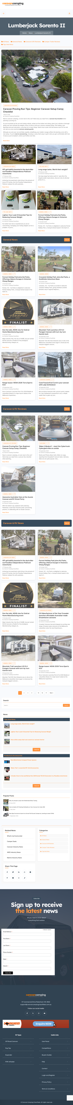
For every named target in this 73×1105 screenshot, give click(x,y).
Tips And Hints (8, 44)
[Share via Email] (13, 878)
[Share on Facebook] (7, 872)
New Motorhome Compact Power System (23, 760)
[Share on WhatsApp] (24, 872)
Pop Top (8, 1048)
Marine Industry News (14, 858)
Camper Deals (12, 841)
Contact (44, 1068)
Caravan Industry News (15, 847)
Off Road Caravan (11, 1041)
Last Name (6, 945)
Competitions (46, 1048)
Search (66, 705)
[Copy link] (24, 878)
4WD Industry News (14, 852)
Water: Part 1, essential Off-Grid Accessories (25, 768)
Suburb (5, 966)
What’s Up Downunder (14, 836)
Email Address (7, 932)
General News (17, 42)
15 (38, 693)
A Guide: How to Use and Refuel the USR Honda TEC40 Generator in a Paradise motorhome (39, 776)
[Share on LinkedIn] (19, 872)
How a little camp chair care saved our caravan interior (27, 739)
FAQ (43, 1062)
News (31, 33)
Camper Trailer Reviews (52, 42)
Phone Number (8, 952)
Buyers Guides (47, 1055)
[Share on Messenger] (30, 872)
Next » (51, 693)
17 (46, 693)
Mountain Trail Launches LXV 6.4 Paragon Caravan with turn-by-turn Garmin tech (52, 332)
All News (6, 42)
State (5, 959)
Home (24, 33)
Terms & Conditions (48, 1089)
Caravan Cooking (45, 379)
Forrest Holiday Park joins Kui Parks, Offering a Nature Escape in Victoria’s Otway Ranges (52, 217)
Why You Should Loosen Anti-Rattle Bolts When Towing (23, 800)
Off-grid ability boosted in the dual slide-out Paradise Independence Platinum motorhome (18, 172)
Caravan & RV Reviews (33, 42)
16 (42, 693)
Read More (6, 140)
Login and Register (48, 1075)
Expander (8, 1055)
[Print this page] (19, 878)
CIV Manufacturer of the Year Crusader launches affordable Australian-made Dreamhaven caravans (54, 615)
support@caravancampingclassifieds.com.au (35, 1004)
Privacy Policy (46, 1082)
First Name (6, 938)
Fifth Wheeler (10, 1062)
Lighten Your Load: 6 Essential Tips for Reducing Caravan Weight (31, 731)
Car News (42, 443)
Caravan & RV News (9, 166)
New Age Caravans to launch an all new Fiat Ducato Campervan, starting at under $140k (31, 813)
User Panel (45, 1041)
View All (67, 239)
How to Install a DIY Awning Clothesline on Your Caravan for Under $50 (27, 807)
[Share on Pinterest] (7, 878)
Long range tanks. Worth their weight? (53, 169)
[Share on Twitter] (13, 872)
